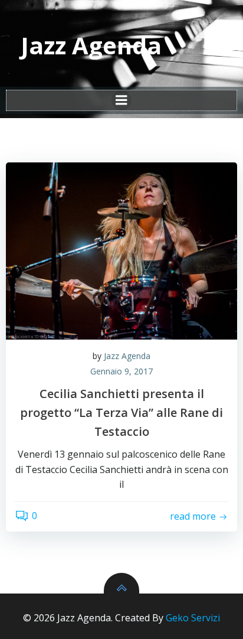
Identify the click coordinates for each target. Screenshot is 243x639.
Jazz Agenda (127, 355)
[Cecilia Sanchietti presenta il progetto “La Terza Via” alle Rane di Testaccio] (121, 251)
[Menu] (121, 100)
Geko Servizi (193, 617)
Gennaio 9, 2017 (121, 371)
